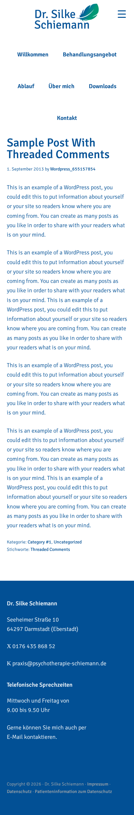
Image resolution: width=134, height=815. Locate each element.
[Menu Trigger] (122, 14)
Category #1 (39, 542)
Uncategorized (68, 542)
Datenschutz (19, 791)
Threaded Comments (50, 549)
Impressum (97, 784)
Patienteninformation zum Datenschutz (73, 791)
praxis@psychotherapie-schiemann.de (59, 663)
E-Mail (15, 736)
